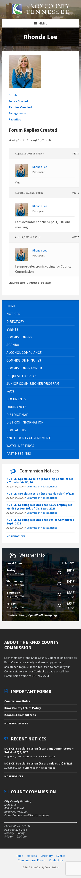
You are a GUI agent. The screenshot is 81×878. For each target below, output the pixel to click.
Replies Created (20, 107)
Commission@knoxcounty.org (31, 815)
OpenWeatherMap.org (42, 615)
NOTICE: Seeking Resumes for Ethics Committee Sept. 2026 (40, 521)
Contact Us (41, 671)
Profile (13, 95)
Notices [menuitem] (32, 856)
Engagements (18, 113)
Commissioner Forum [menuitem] (31, 860)
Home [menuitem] (19, 856)
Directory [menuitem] (47, 856)
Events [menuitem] (60, 856)
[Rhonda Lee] (25, 91)
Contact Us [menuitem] (56, 860)
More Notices (15, 536)
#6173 (75, 153)
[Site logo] (40, 17)
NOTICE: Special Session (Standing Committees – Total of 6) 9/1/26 (39, 480)
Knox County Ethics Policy (22, 708)
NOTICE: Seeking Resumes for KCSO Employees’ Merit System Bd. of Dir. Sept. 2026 (39, 506)
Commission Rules (17, 701)
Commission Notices (38, 486)
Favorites (15, 119)
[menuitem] (40, 306)
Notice (53, 486)
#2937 (75, 237)
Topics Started (18, 101)
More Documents (16, 723)
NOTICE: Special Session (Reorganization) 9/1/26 (40, 493)
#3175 (75, 192)
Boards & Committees (20, 715)
